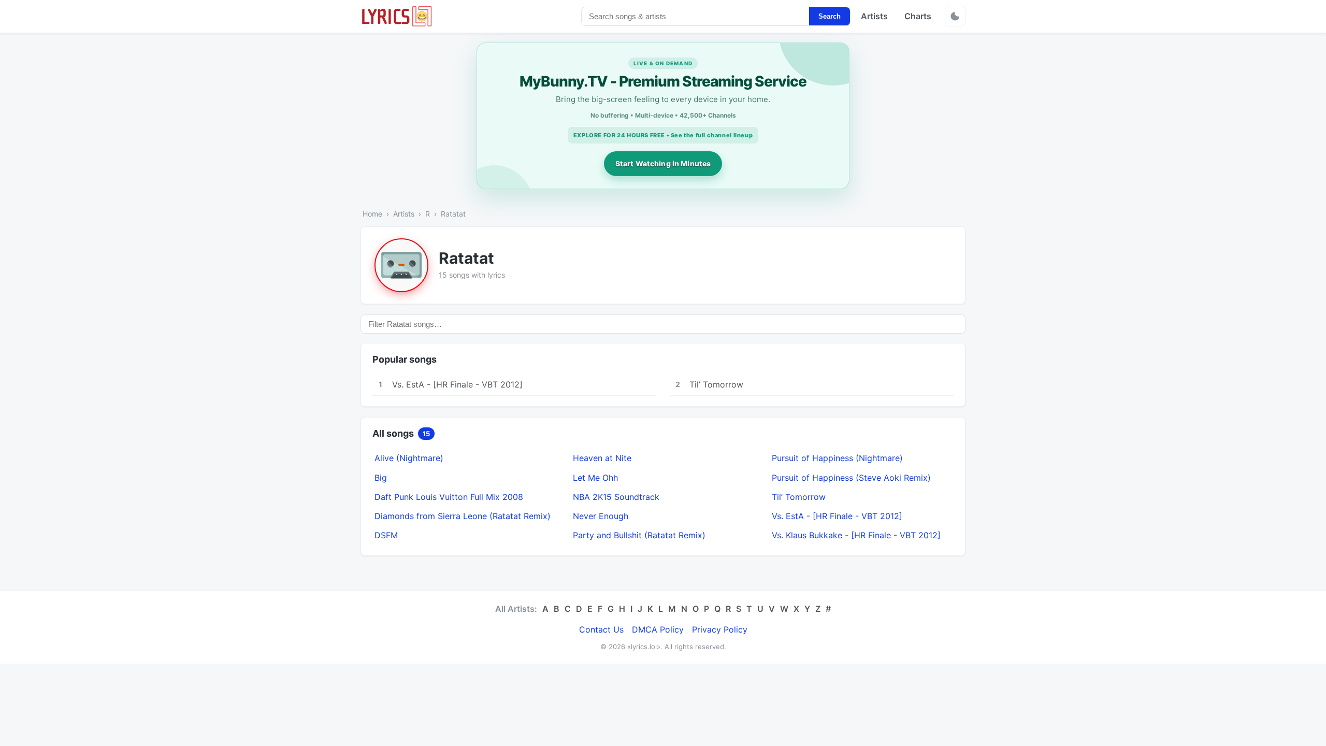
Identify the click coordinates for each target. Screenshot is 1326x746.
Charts (917, 16)
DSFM (386, 535)
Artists (874, 16)
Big (380, 477)
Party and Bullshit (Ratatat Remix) (639, 535)
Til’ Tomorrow (799, 497)
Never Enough (600, 516)
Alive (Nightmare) (408, 458)
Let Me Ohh (595, 477)
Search (829, 16)
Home (372, 213)
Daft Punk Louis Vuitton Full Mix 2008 (448, 497)
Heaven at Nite (602, 458)
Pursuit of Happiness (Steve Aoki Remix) (851, 477)
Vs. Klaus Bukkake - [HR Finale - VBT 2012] (856, 535)
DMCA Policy (658, 629)
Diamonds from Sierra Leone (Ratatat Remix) (462, 516)
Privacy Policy (719, 629)
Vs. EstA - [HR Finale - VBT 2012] (837, 516)
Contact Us (601, 629)
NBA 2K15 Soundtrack (616, 497)
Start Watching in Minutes (663, 163)
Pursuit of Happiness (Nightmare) (837, 458)
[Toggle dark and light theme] (955, 16)
